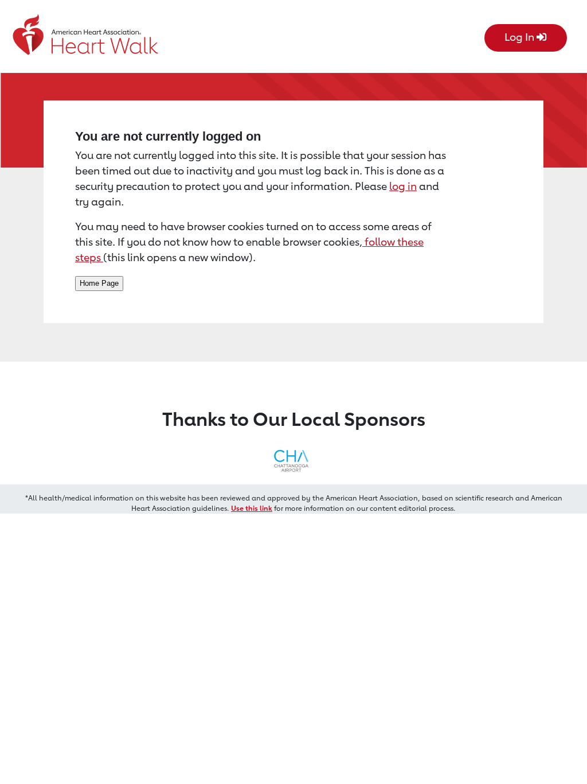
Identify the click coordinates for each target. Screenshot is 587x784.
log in (403, 186)
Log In (520, 36)
